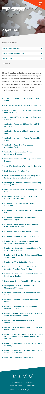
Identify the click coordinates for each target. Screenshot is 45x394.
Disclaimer (29, 382)
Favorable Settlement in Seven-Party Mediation (19, 321)
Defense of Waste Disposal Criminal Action (21, 236)
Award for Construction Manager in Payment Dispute (22, 160)
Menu (40, 4)
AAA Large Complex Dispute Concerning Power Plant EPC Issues (23, 111)
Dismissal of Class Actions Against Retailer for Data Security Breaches (23, 249)
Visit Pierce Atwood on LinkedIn (20, 376)
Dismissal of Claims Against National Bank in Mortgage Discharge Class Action (22, 242)
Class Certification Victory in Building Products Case (23, 190)
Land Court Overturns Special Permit (19, 357)
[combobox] (22, 48)
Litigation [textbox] (8, 58)
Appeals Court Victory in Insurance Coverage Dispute (22, 118)
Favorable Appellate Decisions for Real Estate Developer (22, 293)
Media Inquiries (17, 382)
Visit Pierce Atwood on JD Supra (31, 376)
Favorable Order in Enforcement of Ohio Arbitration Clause (20, 307)
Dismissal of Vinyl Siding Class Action (19, 262)
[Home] (13, 9)
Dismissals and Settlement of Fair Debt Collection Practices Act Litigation (20, 268)
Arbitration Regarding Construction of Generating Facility (19, 146)
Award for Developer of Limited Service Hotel (23, 166)
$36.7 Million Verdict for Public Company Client (23, 105)
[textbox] (22, 48)
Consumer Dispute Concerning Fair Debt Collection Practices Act (20, 197)
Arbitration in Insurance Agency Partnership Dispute (22, 139)
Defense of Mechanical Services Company (21, 231)
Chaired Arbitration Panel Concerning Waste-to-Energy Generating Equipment (22, 177)
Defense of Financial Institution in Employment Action (23, 211)
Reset (5, 63)
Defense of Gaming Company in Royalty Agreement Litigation (20, 218)
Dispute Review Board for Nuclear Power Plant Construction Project (23, 275)
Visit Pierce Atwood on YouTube (25, 376)
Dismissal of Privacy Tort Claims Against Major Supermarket (23, 256)
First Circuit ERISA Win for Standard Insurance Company (23, 344)
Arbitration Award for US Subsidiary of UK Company (21, 125)
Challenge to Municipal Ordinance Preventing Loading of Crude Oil (22, 183)
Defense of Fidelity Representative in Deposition (19, 204)
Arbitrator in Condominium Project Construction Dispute (18, 153)
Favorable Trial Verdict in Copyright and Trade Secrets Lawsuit (23, 328)
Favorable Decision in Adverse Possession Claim (21, 300)
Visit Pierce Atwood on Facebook (14, 376)
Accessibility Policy (16, 385)
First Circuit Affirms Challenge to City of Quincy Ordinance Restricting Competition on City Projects (23, 336)
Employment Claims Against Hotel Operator (22, 281)
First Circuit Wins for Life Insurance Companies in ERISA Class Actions (23, 351)
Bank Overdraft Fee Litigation (16, 171)
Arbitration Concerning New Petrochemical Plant (21, 132)
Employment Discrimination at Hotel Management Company (19, 287)
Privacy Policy (30, 385)
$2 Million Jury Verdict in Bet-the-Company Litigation (21, 99)
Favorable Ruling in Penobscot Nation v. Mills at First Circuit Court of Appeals (23, 314)
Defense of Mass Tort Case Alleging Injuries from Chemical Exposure (21, 225)
